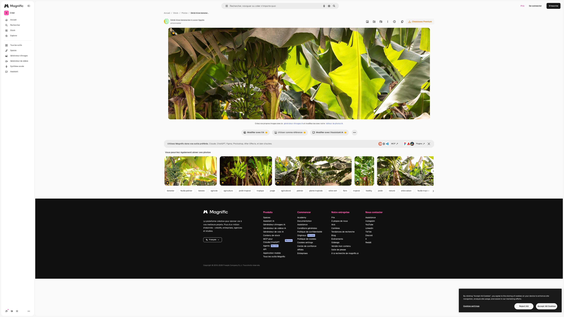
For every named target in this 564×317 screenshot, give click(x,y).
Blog (333, 235)
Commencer (304, 212)
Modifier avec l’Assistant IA (327, 133)
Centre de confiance (306, 246)
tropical (356, 191)
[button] (212, 239)
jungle (272, 191)
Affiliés (300, 249)
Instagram (370, 221)
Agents (270, 246)
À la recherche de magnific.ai (345, 253)
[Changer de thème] (17, 311)
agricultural (286, 191)
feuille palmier (186, 191)
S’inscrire (553, 6)
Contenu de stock (271, 235)
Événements (337, 239)
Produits (267, 212)
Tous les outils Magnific (274, 256)
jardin (380, 191)
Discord (368, 235)
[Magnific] (215, 212)
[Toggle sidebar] (28, 6)
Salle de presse (338, 249)
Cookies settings (305, 242)
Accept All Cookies (547, 306)
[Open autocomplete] (225, 6)
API (264, 249)
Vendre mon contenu (341, 246)
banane (201, 191)
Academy (301, 217)
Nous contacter (374, 212)
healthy (369, 191)
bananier (170, 191)
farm (345, 191)
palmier (300, 191)
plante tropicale (316, 191)
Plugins (419, 144)
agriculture (228, 191)
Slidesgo (335, 242)
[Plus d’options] (388, 22)
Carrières (335, 228)
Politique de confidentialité (309, 231)
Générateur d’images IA (274, 224)
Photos (184, 13)
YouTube (369, 224)
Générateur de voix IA (273, 231)
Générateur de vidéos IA (274, 228)
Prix (522, 6)
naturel (392, 191)
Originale (187, 33)
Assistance (302, 224)
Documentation (304, 221)
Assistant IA (268, 221)
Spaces (266, 217)
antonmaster (175, 23)
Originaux (305, 235)
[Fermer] (429, 144)
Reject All (524, 306)
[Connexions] (6, 311)
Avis (333, 224)
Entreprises (302, 253)
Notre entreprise (340, 212)
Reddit (368, 242)
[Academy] (11, 311)
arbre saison (406, 191)
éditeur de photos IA (334, 123)
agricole (214, 191)
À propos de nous (339, 221)
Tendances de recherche (343, 231)
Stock (175, 13)
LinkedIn (369, 228)
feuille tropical (423, 191)
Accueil (167, 13)
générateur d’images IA (293, 123)
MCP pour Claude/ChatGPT (277, 240)
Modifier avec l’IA (254, 133)
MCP (393, 144)
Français (212, 239)
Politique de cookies (306, 239)
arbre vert (333, 191)
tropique (260, 191)
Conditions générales (307, 228)
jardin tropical (245, 191)
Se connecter (535, 6)
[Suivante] (433, 171)
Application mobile (272, 253)
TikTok (368, 231)
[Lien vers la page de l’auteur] (166, 22)
